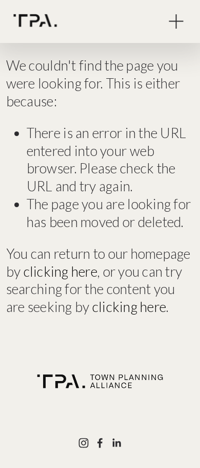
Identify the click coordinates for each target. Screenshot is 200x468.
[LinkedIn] (116, 443)
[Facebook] (100, 443)
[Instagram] (83, 443)
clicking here (60, 271)
